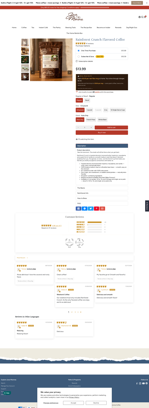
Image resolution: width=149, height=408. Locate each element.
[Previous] (33, 72)
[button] (81, 43)
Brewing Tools (70, 27)
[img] (22, 266)
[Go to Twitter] (91, 209)
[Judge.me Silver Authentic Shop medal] (69, 242)
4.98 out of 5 (56, 226)
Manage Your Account (8, 386)
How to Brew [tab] (82, 198)
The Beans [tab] (81, 188)
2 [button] (71, 312)
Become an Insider (103, 27)
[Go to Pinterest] (96, 209)
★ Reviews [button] (147, 206)
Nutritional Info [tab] (82, 193)
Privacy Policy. (74, 397)
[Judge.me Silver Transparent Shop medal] (80, 242)
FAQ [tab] (79, 203)
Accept (73, 403)
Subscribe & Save (87, 56)
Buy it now (102, 132)
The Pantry (57, 27)
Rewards (118, 27)
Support (3, 389)
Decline (96, 403)
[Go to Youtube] (143, 384)
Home (14, 27)
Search (3, 383)
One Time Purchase (88, 51)
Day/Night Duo (131, 27)
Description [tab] (81, 146)
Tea (33, 27)
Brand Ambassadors (74, 386)
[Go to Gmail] (102, 209)
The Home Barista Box (74, 33)
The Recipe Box (86, 27)
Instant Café (43, 27)
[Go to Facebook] (78, 209)
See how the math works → (85, 88)
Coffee (24, 27)
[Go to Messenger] (84, 209)
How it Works (137, 3)
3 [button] (75, 312)
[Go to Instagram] (140, 384)
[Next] (70, 72)
